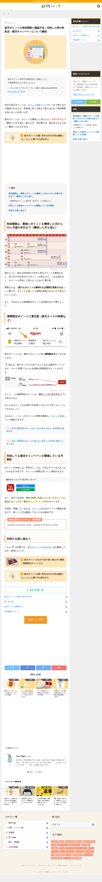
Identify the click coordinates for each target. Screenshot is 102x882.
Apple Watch (70, 841)
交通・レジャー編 (15, 828)
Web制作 (55, 848)
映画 (74, 855)
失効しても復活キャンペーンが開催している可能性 (31, 205)
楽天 (32, 590)
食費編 (11, 832)
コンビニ (55, 851)
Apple (61, 841)
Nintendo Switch (74, 845)
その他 (62, 848)
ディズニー (70, 851)
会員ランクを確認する (13, 607)
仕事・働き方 (88, 851)
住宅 (53, 855)
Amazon (54, 841)
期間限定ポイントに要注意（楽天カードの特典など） (31, 201)
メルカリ (79, 851)
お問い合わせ (62, 865)
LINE (53, 845)
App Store (25, 485)
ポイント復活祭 (39, 508)
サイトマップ (76, 865)
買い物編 (12, 837)
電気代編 (12, 823)
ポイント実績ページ (37, 105)
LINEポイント (62, 845)
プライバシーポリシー (46, 865)
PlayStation (86, 845)
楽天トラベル (87, 855)
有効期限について (11, 611)
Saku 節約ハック (23, 756)
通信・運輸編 (13, 842)
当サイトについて (27, 865)
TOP (31, 772)
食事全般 (78, 858)
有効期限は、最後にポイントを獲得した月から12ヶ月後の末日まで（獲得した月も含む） (35, 194)
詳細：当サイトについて (83, 94)
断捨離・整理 (66, 855)
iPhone (78, 841)
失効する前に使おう (17, 210)
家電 (58, 855)
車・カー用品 (67, 858)
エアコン (70, 848)
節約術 (54, 858)
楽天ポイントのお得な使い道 (41, 547)
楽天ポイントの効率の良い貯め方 (18, 597)
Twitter (39, 772)
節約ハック (49, 872)
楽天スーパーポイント (60, 269)
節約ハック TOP (35, 619)
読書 (59, 858)
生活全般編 (13, 847)
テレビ (62, 851)
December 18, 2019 (16, 91)
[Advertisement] (36, 163)
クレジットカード (81, 848)
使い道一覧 (9, 602)
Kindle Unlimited (89, 841)
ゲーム (91, 848)
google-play (25, 489)
